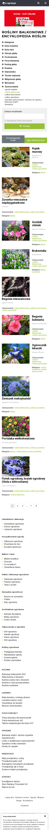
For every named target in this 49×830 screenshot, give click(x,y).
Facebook (24, 806)
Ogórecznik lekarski (39, 347)
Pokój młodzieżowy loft (12, 720)
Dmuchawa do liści (12, 544)
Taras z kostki (10, 585)
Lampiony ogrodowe (13, 529)
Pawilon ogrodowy (12, 582)
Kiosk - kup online (24, 14)
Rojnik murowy (37, 150)
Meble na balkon (11, 559)
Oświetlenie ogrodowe (14, 524)
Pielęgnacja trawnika (13, 652)
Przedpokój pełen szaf (12, 761)
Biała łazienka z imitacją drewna (16, 697)
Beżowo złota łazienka (12, 706)
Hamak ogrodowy (11, 634)
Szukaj (26, 126)
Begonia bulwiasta (38, 318)
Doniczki (8, 561)
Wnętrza (40, 797)
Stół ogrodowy (10, 640)
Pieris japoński (27, 121)
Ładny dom (9, 797)
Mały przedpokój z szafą (13, 758)
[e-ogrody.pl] (9, 3)
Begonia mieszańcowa (16, 298)
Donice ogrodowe (12, 526)
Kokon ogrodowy (11, 637)
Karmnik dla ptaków (12, 614)
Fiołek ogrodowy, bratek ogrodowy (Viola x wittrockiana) (23, 480)
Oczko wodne (10, 620)
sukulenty (37, 451)
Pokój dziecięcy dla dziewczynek (16, 718)
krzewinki (36, 272)
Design (19, 801)
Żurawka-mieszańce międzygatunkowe (14, 201)
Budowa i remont (22, 797)
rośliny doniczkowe (12, 95)
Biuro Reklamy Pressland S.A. (15, 784)
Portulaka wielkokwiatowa (18, 438)
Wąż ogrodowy (10, 602)
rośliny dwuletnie (39, 368)
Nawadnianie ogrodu (13, 655)
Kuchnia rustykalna (10, 685)
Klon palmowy (12, 121)
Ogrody (33, 797)
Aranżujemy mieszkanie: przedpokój (17, 764)
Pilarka (7, 599)
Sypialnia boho (8, 738)
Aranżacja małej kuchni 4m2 (14, 674)
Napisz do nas (8, 787)
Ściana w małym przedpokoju (14, 769)
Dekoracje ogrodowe (13, 579)
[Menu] (45, 3)
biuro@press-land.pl (11, 781)
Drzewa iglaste (10, 657)
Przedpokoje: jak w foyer (13, 767)
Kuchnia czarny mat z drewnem (15, 680)
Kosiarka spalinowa (12, 547)
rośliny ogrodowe (12, 97)
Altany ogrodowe (11, 617)
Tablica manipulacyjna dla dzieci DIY (17, 723)
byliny (42, 173)
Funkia (19, 121)
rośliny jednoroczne (39, 370)
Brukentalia (39, 250)
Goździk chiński (37, 224)
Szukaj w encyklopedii (13, 111)
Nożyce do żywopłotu (13, 596)
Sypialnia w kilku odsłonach (14, 743)
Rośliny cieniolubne (12, 660)
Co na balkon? (10, 564)
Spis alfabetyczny (36, 140)
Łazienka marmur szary (12, 700)
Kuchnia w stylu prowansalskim (15, 682)
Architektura (28, 801)
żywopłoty (9, 104)
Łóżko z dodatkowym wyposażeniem (18, 741)
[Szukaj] (38, 3)
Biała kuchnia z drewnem (12, 677)
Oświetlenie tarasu (12, 567)
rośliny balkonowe (12, 92)
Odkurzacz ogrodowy (13, 541)
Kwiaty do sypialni (10, 746)
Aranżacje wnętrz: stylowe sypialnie (17, 735)
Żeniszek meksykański (16, 398)
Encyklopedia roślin (13, 139)
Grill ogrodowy (10, 631)
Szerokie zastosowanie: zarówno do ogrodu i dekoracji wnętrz (23, 101)
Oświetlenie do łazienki (12, 703)
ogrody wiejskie (11, 89)
